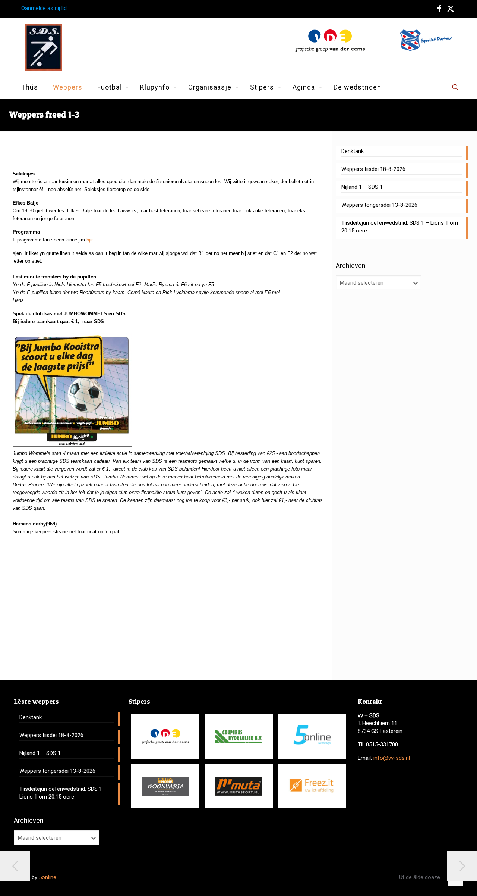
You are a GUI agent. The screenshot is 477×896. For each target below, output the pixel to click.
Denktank (352, 151)
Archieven (351, 265)
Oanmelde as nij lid (44, 8)
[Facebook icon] (439, 8)
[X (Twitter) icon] (450, 8)
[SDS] (43, 47)
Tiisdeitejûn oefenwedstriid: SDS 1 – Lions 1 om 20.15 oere (399, 226)
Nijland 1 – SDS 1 (362, 187)
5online (47, 877)
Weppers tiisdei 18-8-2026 (373, 169)
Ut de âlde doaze (419, 877)
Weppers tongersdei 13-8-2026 (379, 205)
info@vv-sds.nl (391, 758)
